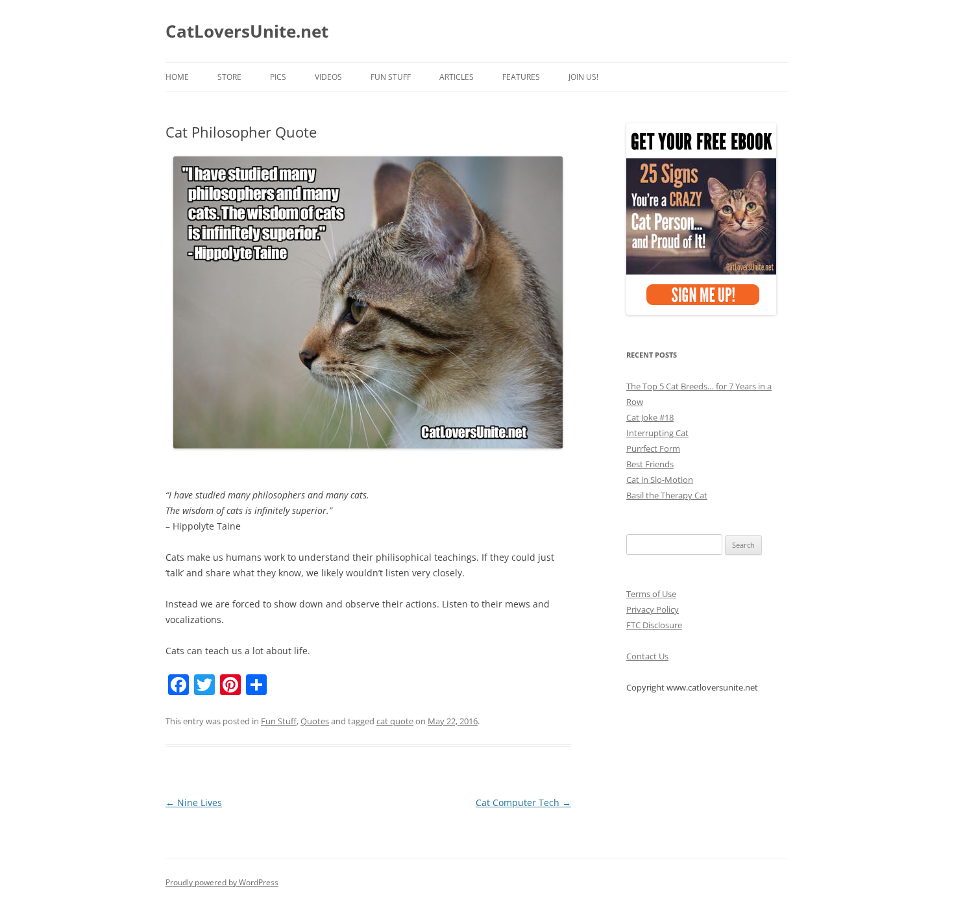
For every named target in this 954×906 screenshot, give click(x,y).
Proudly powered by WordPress (221, 882)
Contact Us (647, 656)
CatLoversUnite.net (246, 31)
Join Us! (583, 76)
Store (229, 76)
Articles (456, 76)
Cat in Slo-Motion (659, 479)
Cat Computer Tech (523, 802)
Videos (328, 76)
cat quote (394, 721)
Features (521, 76)
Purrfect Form (653, 448)
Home (177, 76)
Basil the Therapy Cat (666, 495)
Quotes (314, 721)
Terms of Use (651, 594)
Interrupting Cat (657, 433)
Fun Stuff (391, 76)
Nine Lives (193, 802)
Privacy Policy (652, 609)
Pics (278, 76)
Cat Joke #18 (650, 417)
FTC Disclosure (654, 625)
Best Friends (650, 464)
